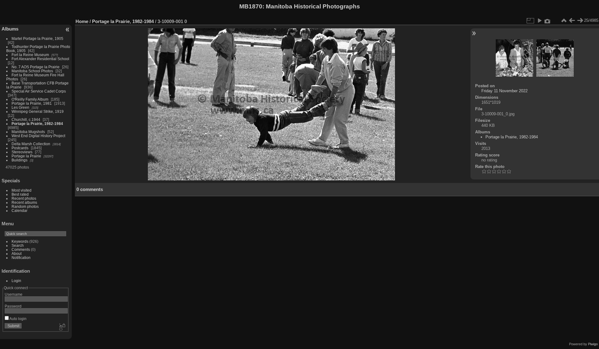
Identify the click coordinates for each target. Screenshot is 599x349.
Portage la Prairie (26, 156)
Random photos (25, 206)
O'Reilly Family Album (30, 99)
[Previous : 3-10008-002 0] (572, 21)
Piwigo (593, 344)
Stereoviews (22, 152)
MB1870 (250, 6)
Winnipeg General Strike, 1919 (38, 111)
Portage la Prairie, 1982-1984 (37, 124)
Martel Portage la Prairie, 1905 (37, 38)
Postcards (20, 148)
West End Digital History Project (38, 136)
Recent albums (24, 202)
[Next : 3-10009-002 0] (580, 21)
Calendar (19, 210)
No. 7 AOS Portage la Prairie (36, 67)
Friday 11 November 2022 (504, 90)
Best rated (20, 194)
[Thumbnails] (564, 21)
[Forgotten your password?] (62, 327)
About (17, 253)
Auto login (18, 319)
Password (13, 306)
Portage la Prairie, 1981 (32, 103)
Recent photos (24, 198)
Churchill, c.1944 (26, 119)
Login (16, 281)
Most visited (22, 190)
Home (81, 21)
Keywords (20, 241)
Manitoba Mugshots (28, 132)
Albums (10, 28)
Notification (21, 258)
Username (13, 294)
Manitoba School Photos (32, 71)
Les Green (20, 107)
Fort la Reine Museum (30, 55)
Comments (21, 249)
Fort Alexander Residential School (40, 59)
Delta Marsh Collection (31, 144)
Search (18, 245)
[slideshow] (539, 21)
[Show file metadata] (547, 21)
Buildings (19, 160)
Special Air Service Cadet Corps (39, 91)
